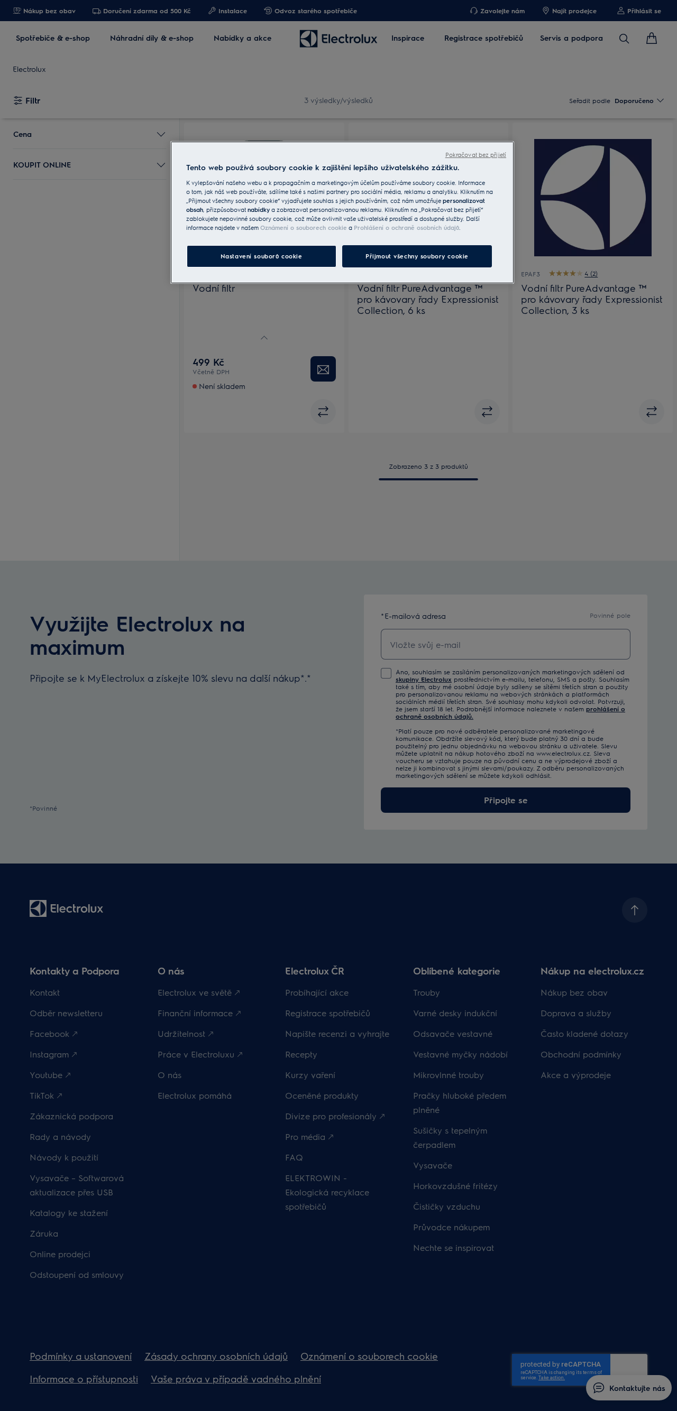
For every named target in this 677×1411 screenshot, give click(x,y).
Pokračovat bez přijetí (475, 154)
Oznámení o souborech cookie (303, 227)
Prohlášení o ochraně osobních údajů (406, 227)
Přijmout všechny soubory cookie (417, 256)
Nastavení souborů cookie (262, 256)
